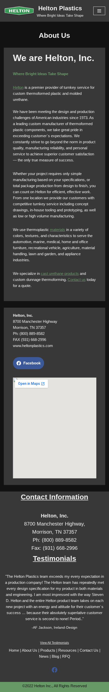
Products (47, 650)
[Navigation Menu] (99, 11)
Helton (18, 87)
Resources (67, 650)
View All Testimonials (54, 643)
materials (57, 229)
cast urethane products (60, 273)
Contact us (77, 279)
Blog (55, 656)
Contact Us (89, 650)
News (44, 656)
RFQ (66, 656)
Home (14, 650)
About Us (29, 650)
